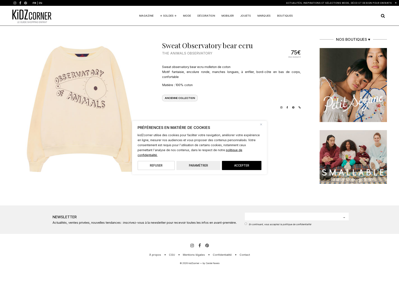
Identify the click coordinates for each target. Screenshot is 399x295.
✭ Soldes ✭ (168, 15)
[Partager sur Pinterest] (292, 107)
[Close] (262, 124)
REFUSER (156, 165)
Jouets (245, 15)
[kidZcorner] (32, 15)
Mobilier (228, 15)
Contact (245, 254)
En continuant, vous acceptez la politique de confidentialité (280, 224)
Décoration (206, 15)
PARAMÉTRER (198, 165)
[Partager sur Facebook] (286, 107)
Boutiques (285, 15)
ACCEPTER (241, 165)
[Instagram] (15, 3)
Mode (187, 15)
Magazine (146, 15)
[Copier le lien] (298, 107)
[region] (199, 147)
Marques (264, 15)
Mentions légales (194, 254)
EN (40, 3)
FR (34, 3)
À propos (155, 254)
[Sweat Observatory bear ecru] (81, 106)
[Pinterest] (25, 3)
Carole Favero (212, 263)
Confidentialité (222, 254)
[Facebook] (20, 3)
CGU (172, 254)
